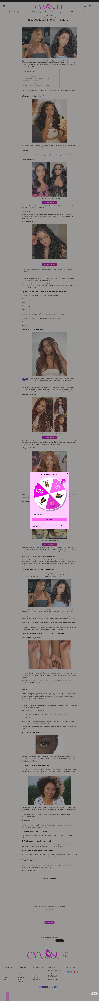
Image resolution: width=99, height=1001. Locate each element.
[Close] (67, 473)
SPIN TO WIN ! (49, 519)
